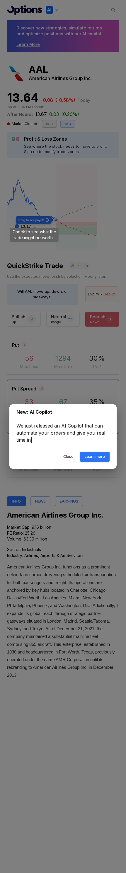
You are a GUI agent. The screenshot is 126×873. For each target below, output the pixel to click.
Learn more (95, 456)
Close (68, 456)
